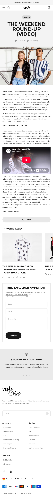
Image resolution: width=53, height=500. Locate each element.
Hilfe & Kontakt (34, 427)
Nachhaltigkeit (7, 460)
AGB (4, 436)
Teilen (28, 219)
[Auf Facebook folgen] (4, 472)
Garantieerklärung (9, 448)
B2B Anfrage (6, 464)
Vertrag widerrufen (36, 448)
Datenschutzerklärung (10, 440)
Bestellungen (7, 444)
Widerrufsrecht (7, 431)
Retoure (32, 444)
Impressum (6, 427)
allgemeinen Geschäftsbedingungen (17, 294)
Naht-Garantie (34, 436)
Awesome (26, 17)
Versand (32, 440)
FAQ (30, 431)
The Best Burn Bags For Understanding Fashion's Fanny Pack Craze (18, 269)
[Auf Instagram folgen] (10, 472)
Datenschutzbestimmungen (14, 297)
